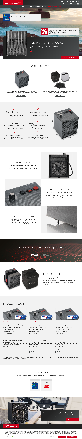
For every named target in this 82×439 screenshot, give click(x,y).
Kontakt (62, 1)
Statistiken (22, 436)
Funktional (15, 436)
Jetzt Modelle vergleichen (70, 57)
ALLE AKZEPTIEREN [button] (72, 436)
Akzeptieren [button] (61, 436)
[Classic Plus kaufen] (41, 319)
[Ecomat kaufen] (21, 89)
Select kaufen (7, 352)
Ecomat (65, 3)
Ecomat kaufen (21, 95)
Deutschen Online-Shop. (56, 6)
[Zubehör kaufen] (60, 89)
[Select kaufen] (15, 319)
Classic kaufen (60, 352)
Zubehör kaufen (60, 95)
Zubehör (72, 3)
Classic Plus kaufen (35, 352)
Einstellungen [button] (53, 436)
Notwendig (8, 436)
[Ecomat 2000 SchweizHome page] (13, 2)
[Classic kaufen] (67, 319)
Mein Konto (72, 1)
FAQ (67, 1)
